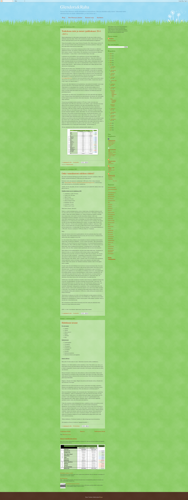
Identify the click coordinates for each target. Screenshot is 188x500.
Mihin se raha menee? (111, 168)
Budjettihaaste (111, 194)
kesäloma (110, 206)
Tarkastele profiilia (112, 40)
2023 (111, 60)
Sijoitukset (100, 17)
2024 (111, 58)
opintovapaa (110, 218)
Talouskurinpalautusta (112, 161)
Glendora (111, 38)
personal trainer (111, 222)
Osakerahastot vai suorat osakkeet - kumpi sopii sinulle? (111, 143)
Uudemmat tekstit (65, 431)
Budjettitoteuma (69, 164)
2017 (111, 130)
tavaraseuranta (111, 246)
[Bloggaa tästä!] (83, 162)
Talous (109, 244)
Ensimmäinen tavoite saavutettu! (73, 483)
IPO (109, 202)
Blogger (101, 497)
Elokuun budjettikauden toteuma (68, 439)
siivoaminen (110, 234)
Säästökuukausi (111, 240)
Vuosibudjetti (110, 253)
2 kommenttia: (76, 313)
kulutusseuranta (111, 212)
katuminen (110, 204)
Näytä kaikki (115, 180)
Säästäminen (110, 238)
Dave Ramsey (111, 198)
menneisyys (110, 216)
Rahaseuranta (110, 226)
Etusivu (82, 431)
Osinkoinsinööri (111, 140)
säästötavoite (110, 242)
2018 (111, 127)
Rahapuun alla (111, 175)
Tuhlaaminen (110, 248)
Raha (109, 224)
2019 (111, 125)
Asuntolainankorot (112, 192)
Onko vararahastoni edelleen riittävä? (78, 173)
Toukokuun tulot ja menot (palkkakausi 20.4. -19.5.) (113, 93)
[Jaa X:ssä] (84, 162)
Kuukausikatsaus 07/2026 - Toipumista (111, 178)
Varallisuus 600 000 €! (111, 170)
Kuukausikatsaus (111, 214)
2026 (111, 53)
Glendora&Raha (74, 7)
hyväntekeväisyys (111, 200)
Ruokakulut (110, 232)
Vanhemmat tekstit (99, 431)
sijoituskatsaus (111, 236)
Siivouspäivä (111, 163)
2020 (111, 123)
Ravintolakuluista (63, 478)
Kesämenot (110, 208)
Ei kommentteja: (76, 426)
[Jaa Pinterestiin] (87, 162)
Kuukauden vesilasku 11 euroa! (66, 473)
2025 (111, 56)
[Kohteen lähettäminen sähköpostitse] (81, 162)
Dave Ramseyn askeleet (75, 17)
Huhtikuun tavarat (69, 322)
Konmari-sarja (89, 17)
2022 (111, 62)
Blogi (63, 17)
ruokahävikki (110, 230)
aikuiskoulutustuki (112, 187)
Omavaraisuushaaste (112, 150)
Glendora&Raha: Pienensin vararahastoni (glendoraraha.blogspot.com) (79, 182)
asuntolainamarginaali (112, 190)
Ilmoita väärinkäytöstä (111, 258)
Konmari (110, 210)
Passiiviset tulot (111, 220)
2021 (111, 65)
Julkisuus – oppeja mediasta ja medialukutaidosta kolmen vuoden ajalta (112, 154)
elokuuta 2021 (114, 80)
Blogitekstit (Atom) (67, 434)
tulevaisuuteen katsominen (111, 251)
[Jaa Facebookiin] (86, 162)
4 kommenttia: (76, 162)
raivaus (109, 228)
